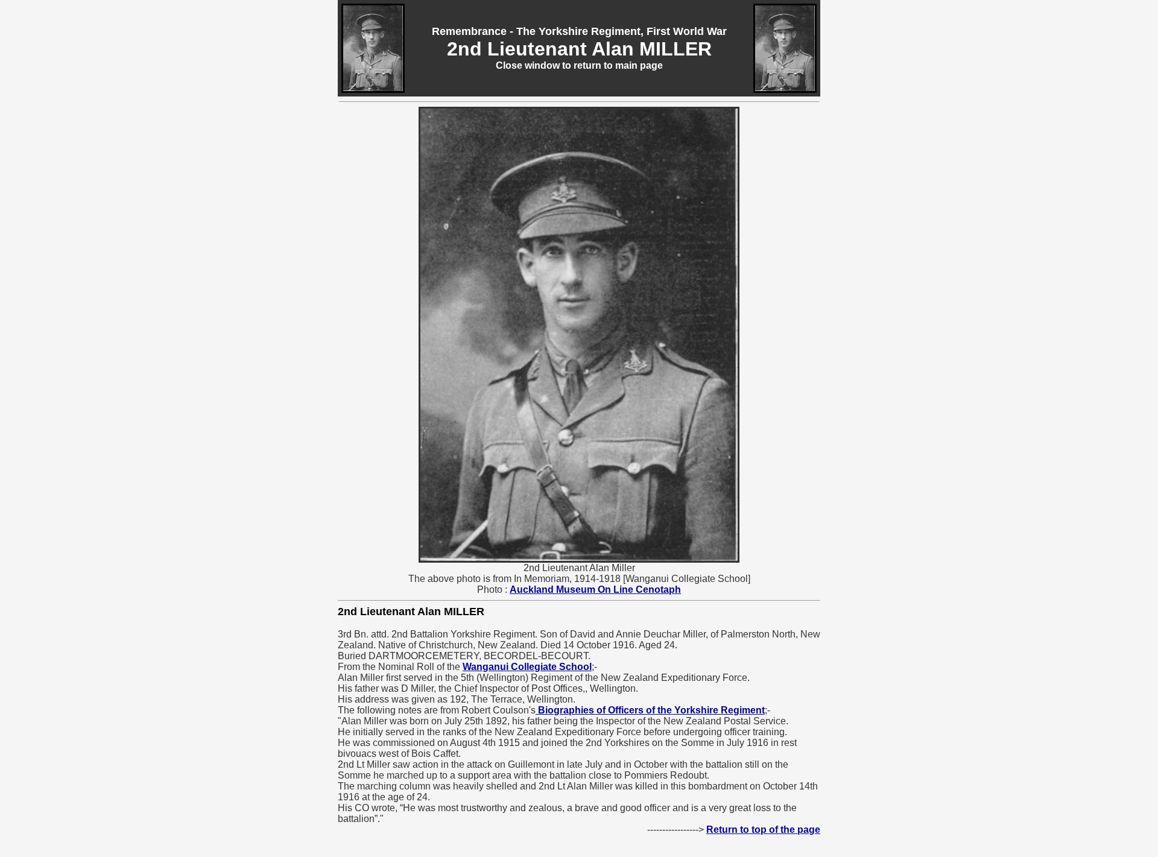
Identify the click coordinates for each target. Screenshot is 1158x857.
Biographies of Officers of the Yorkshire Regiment (650, 710)
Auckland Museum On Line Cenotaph (595, 589)
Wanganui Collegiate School (527, 667)
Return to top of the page (763, 829)
